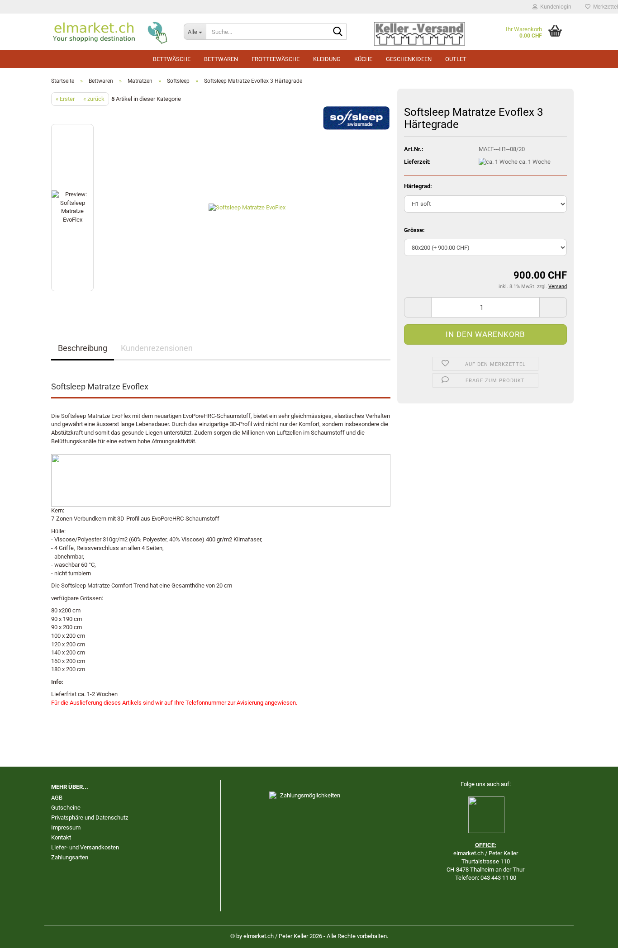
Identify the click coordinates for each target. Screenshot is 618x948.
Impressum (66, 827)
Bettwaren (221, 59)
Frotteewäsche (275, 59)
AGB (56, 797)
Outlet (455, 59)
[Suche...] (338, 32)
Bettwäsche (171, 59)
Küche (363, 59)
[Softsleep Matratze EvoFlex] (247, 207)
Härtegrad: (418, 186)
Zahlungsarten (69, 857)
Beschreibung (82, 348)
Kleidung (327, 59)
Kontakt (61, 837)
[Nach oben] (593, 934)
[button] (417, 307)
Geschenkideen (409, 59)
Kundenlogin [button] (554, 7)
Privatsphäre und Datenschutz (89, 817)
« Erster (65, 98)
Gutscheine (66, 807)
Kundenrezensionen (157, 348)
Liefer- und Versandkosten (85, 847)
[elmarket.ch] (110, 32)
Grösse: (414, 230)
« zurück (94, 98)
